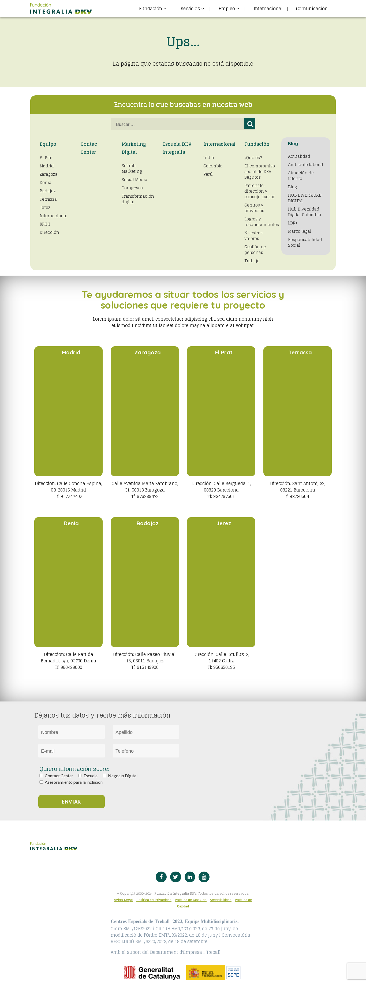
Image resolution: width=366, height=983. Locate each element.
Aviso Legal (123, 900)
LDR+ (293, 223)
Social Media (134, 179)
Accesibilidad (220, 900)
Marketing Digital (134, 148)
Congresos (132, 188)
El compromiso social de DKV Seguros (259, 171)
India (208, 157)
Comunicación (312, 8)
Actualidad (299, 156)
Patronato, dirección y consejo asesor (259, 191)
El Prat (46, 157)
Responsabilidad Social (305, 242)
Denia (45, 182)
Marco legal (299, 231)
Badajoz (48, 190)
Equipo (48, 144)
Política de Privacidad (153, 900)
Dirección (49, 232)
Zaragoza (49, 174)
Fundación (257, 144)
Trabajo (252, 260)
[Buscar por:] (183, 124)
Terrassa (48, 199)
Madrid (47, 166)
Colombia (213, 166)
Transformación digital (138, 199)
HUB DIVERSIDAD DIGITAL (305, 198)
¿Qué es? (253, 157)
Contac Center (89, 148)
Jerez (45, 207)
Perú (208, 174)
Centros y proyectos (254, 207)
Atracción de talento (301, 175)
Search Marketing (132, 168)
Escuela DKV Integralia (177, 148)
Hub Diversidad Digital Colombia (304, 211)
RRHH (45, 224)
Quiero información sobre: (74, 769)
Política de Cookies (191, 900)
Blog (292, 186)
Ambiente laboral (305, 164)
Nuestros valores (253, 235)
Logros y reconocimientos (261, 221)
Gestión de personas (255, 249)
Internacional (271, 8)
